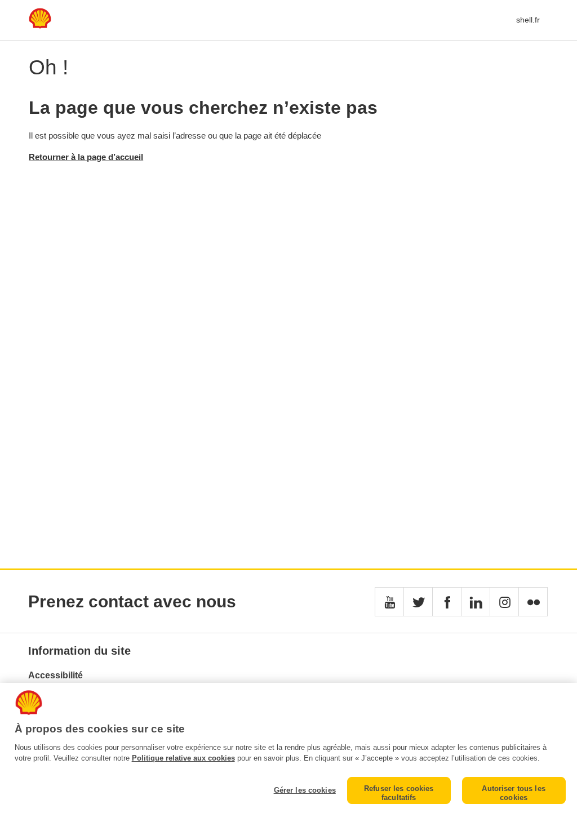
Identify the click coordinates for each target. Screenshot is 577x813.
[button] (389, 601)
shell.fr (528, 19)
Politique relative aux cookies (183, 758)
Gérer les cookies (305, 790)
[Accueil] (40, 25)
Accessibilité (55, 675)
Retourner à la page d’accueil (86, 157)
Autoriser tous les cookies (513, 793)
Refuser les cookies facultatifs (398, 793)
